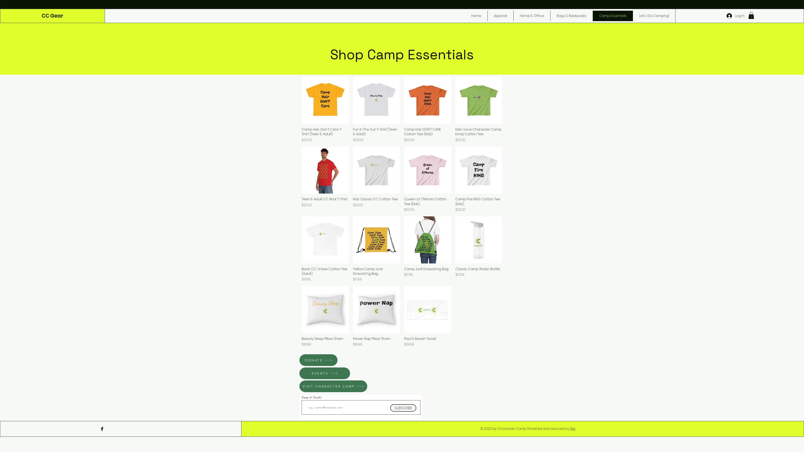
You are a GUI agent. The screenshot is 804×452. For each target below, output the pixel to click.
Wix (572, 428)
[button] (751, 15)
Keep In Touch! (312, 397)
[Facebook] (102, 429)
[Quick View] (325, 100)
